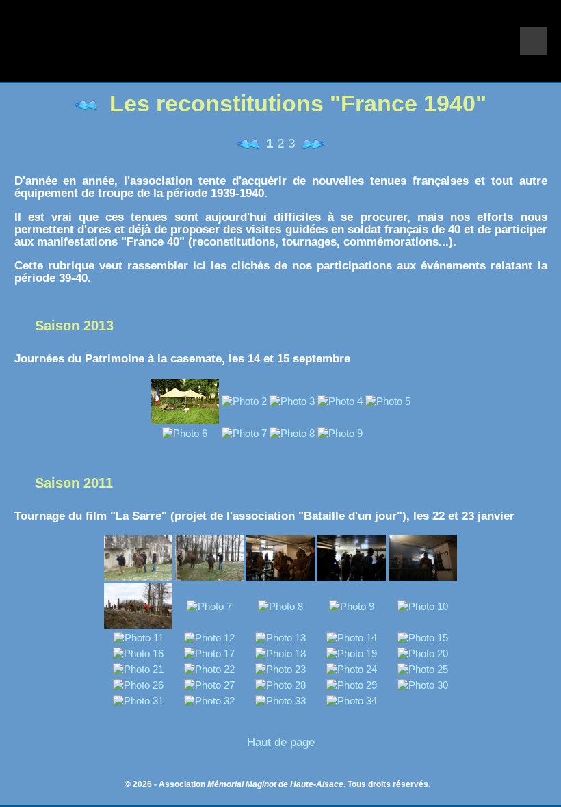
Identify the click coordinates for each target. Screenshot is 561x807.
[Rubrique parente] (89, 103)
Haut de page (281, 742)
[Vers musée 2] (311, 143)
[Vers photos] (250, 143)
